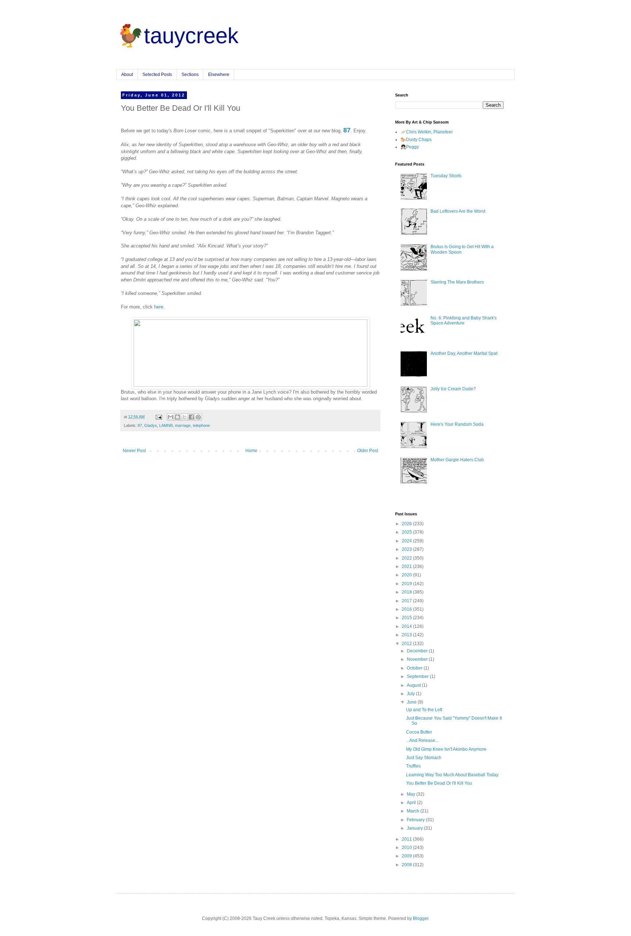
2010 (407, 847)
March (413, 811)
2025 (407, 532)
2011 (407, 839)
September (418, 676)
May (411, 794)
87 (140, 425)
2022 (407, 558)
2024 (407, 540)
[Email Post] (158, 416)
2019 (407, 583)
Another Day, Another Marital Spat (464, 353)
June (412, 702)
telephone (201, 425)
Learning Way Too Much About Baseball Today (452, 774)
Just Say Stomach (423, 757)
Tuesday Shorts (446, 175)
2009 (407, 856)
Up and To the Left (424, 709)
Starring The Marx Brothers (457, 282)
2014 (407, 626)
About (127, 74)
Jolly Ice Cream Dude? (453, 388)
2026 (407, 523)
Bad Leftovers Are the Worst (458, 211)
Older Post (367, 450)
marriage (183, 425)
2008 (407, 864)
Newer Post (134, 450)
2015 (407, 617)
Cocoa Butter (419, 732)
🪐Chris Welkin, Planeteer (427, 131)
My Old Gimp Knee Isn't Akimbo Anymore (446, 749)
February (416, 819)
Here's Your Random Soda (457, 424)
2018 (407, 592)
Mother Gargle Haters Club (457, 459)
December (418, 650)
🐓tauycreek (177, 35)
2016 (407, 609)
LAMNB (166, 425)
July (411, 693)
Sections (190, 74)
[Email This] (170, 417)
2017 (407, 600)
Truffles (413, 766)
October (415, 668)
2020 (407, 574)
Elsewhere (218, 74)
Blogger (420, 918)
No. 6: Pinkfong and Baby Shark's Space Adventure (464, 320)
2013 (407, 634)
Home (251, 450)
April (412, 802)
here (158, 307)
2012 (407, 643)
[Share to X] (184, 417)
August (414, 685)
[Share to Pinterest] (198, 417)
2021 (407, 566)
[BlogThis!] (177, 417)
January (415, 828)
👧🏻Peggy (410, 146)
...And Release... (422, 740)
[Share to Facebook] (191, 417)
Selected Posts (157, 74)
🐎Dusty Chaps (416, 139)
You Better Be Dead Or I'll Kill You (439, 783)
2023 (407, 549)
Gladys (150, 425)
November (418, 659)
